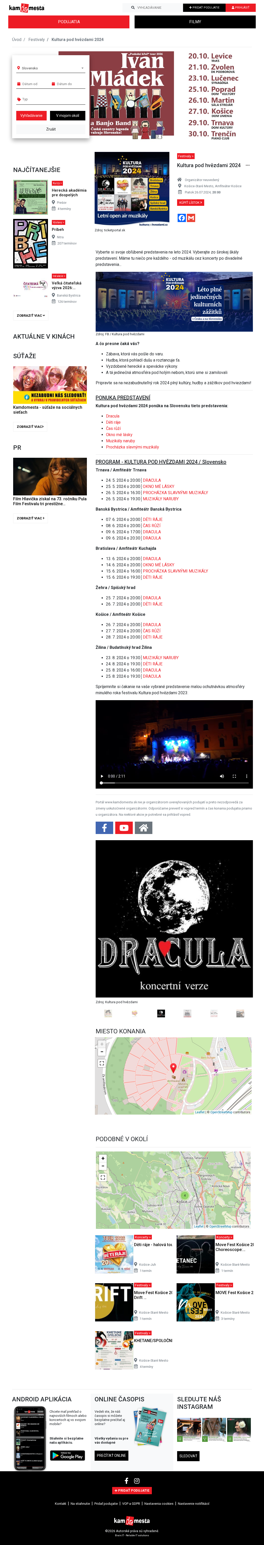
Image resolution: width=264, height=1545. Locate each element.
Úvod (16, 39)
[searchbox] (42, 99)
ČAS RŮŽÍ (152, 525)
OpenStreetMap (221, 1112)
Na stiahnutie (80, 1504)
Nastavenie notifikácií (193, 1504)
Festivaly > (186, 156)
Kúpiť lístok (189, 203)
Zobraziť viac (30, 315)
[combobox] (52, 68)
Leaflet (200, 1112)
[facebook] (127, 1481)
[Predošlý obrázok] (107, 928)
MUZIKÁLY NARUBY (161, 498)
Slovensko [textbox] (30, 68)
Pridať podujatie (106, 1504)
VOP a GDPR (131, 1504)
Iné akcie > (59, 276)
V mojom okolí (67, 115)
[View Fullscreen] (102, 1063)
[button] (237, 96)
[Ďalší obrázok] (241, 928)
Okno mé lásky (119, 434)
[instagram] (136, 1481)
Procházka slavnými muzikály (133, 447)
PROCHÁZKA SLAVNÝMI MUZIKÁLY (175, 492)
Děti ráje (113, 422)
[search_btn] (133, 8)
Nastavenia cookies (159, 1504)
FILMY (195, 21)
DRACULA (152, 480)
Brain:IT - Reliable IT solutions (132, 1535)
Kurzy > (57, 183)
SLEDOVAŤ (188, 1456)
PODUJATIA (69, 21)
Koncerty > (143, 1237)
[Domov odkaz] (143, 829)
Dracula (112, 416)
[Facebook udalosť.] (105, 829)
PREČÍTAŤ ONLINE (111, 1455)
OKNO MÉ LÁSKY (158, 486)
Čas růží (113, 428)
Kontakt (60, 1504)
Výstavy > (58, 222)
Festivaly (36, 39)
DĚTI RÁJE (152, 519)
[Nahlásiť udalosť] (248, 165)
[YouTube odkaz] (124, 829)
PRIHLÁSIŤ (242, 7)
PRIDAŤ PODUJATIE (205, 7)
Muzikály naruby (120, 440)
